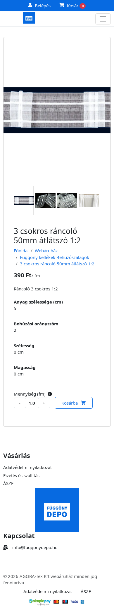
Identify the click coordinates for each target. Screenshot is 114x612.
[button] (50, 394)
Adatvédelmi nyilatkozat (27, 467)
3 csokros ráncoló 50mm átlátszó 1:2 (57, 264)
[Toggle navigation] (103, 18)
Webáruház (46, 250)
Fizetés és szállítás (21, 475)
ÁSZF (8, 483)
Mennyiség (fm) (30, 394)
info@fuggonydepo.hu (35, 547)
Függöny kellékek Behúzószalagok (54, 257)
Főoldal (21, 250)
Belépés (43, 5)
